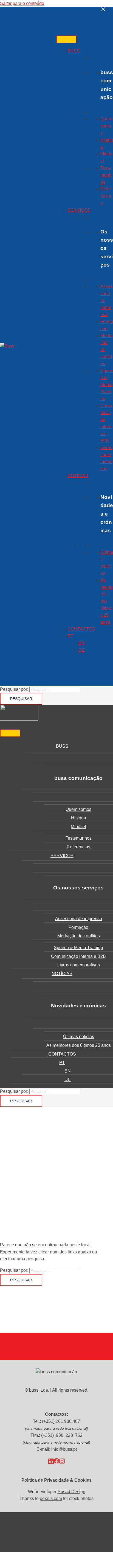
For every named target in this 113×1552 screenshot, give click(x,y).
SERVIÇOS (79, 210)
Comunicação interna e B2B (78, 956)
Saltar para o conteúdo (22, 3)
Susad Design (71, 1491)
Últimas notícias (78, 1036)
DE (81, 650)
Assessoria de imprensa (78, 918)
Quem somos (106, 126)
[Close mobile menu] (103, 9)
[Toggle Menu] (66, 39)
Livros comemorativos (78, 965)
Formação (78, 927)
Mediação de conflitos (78, 935)
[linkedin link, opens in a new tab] (51, 1460)
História (78, 818)
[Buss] (7, 346)
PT (70, 636)
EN (81, 643)
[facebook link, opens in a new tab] (56, 1460)
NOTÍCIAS (77, 475)
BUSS (73, 51)
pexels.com (51, 1498)
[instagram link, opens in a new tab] (62, 1460)
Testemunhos (105, 175)
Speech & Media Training (106, 384)
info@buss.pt (64, 1449)
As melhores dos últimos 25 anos (106, 601)
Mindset (78, 826)
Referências (105, 196)
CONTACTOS (81, 629)
